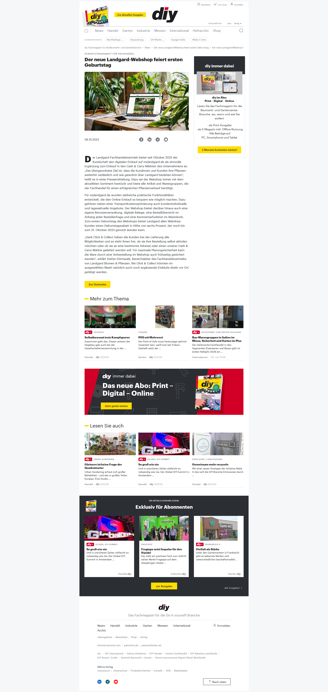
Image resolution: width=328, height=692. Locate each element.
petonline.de (131, 645)
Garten (147, 625)
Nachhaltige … (115, 39)
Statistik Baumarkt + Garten (136, 657)
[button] (141, 139)
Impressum (103, 670)
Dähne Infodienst (136, 653)
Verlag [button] (236, 23)
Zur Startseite (97, 284)
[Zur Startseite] (164, 607)
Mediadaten (181, 670)
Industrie (131, 625)
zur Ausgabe (164, 586)
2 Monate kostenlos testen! (219, 149)
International (181, 625)
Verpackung (137, 39)
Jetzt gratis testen (116, 405)
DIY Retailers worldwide (203, 653)
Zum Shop (222, 5)
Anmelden (238, 5)
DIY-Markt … (157, 39)
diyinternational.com (109, 645)
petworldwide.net (151, 645)
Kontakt (158, 670)
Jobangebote (104, 637)
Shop (134, 637)
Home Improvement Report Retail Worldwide (180, 657)
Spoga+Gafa (178, 39)
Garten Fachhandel (176, 653)
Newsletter (205, 5)
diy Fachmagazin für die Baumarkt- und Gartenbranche (113, 47)
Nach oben (219, 681)
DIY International (114, 653)
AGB (168, 670)
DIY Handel (155, 653)
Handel (115, 625)
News (147, 47)
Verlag (143, 637)
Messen (163, 625)
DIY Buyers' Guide (107, 657)
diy (99, 653)
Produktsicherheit (141, 670)
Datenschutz (120, 670)
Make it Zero (199, 39)
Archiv (101, 630)
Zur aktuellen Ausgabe (130, 14)
